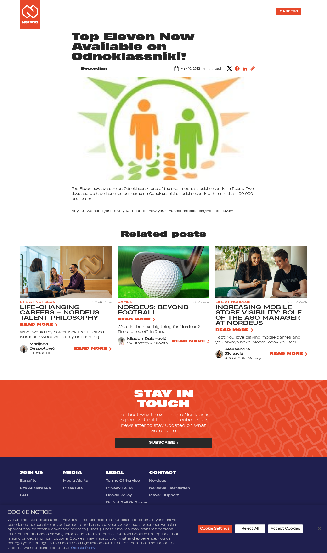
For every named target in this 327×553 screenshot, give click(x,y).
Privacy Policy (119, 488)
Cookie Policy (119, 495)
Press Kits (73, 488)
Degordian (94, 68)
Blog (263, 11)
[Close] (319, 528)
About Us (131, 11)
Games (157, 11)
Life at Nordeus (195, 11)
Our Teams (238, 11)
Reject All (250, 529)
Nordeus (157, 480)
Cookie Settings (215, 529)
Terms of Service (123, 480)
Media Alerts (75, 480)
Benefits (28, 480)
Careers (289, 11)
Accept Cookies (285, 529)
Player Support (164, 495)
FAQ (24, 495)
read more (36, 324)
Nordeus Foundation (169, 488)
